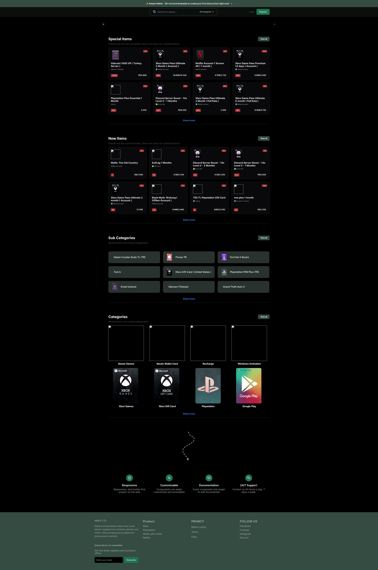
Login (251, 12)
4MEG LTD (100, 520)
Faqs (194, 536)
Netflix (146, 537)
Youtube (244, 530)
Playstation (149, 530)
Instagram (245, 533)
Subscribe (131, 560)
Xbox (146, 526)
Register (263, 11)
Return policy (198, 527)
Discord (244, 537)
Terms (194, 532)
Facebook (245, 526)
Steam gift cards (152, 533)
